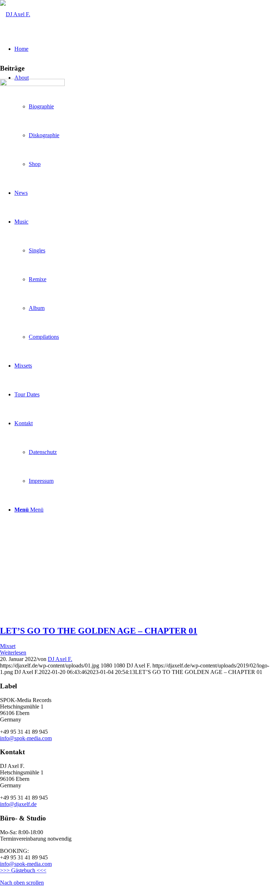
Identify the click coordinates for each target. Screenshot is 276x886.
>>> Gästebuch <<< (23, 870)
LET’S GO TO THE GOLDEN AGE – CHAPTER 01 (98, 630)
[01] (32, 84)
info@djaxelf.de (18, 804)
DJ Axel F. (60, 659)
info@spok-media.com (26, 738)
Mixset (7, 646)
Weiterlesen (13, 652)
